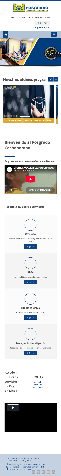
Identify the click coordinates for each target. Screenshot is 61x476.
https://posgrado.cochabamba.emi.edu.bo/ (27, 464)
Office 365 (43, 23)
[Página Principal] (30, 8)
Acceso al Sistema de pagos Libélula (39, 385)
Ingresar (30, 246)
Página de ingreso (42, 27)
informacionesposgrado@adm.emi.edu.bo (27, 467)
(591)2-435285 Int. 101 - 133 (20, 469)
